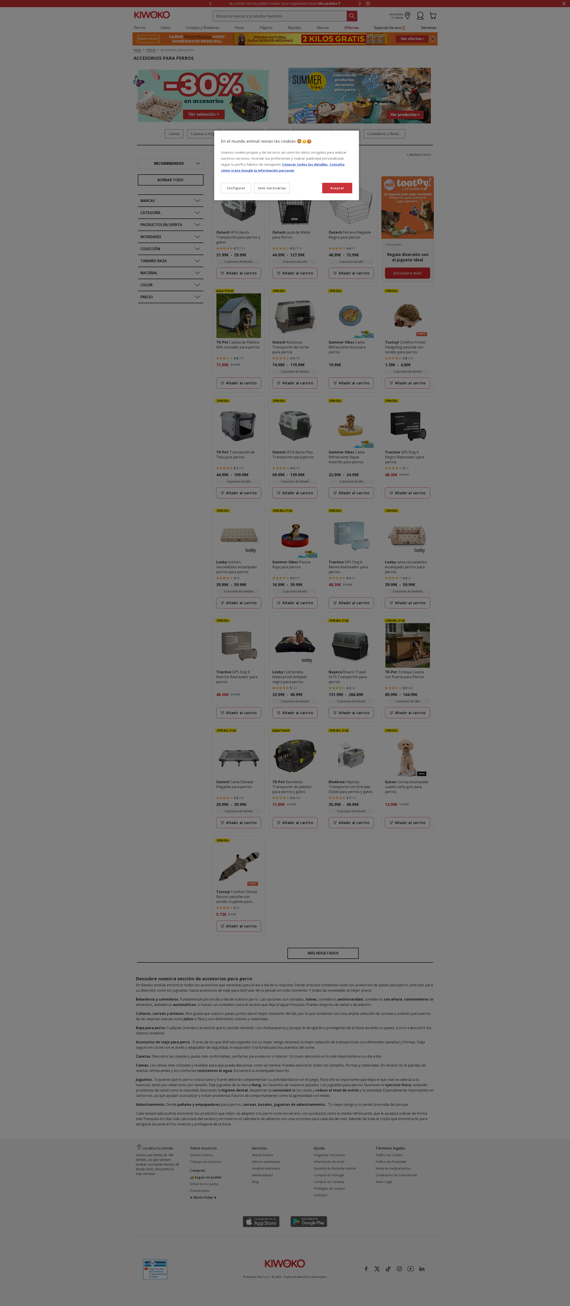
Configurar (236, 188)
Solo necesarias (272, 188)
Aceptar (337, 188)
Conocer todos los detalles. (305, 164)
